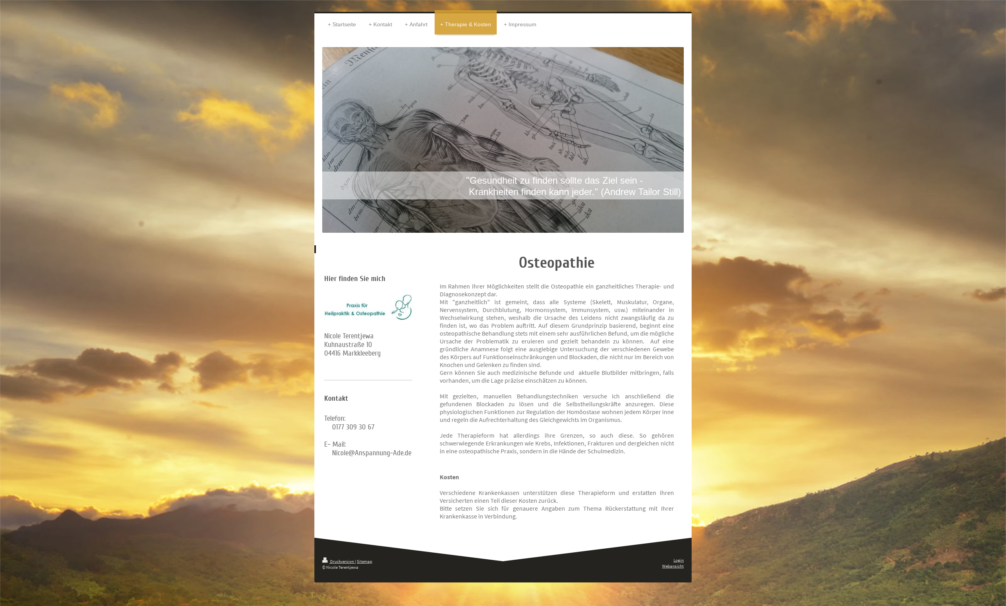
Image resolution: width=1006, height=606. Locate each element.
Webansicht (673, 566)
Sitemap (364, 561)
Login (679, 560)
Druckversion (342, 561)
